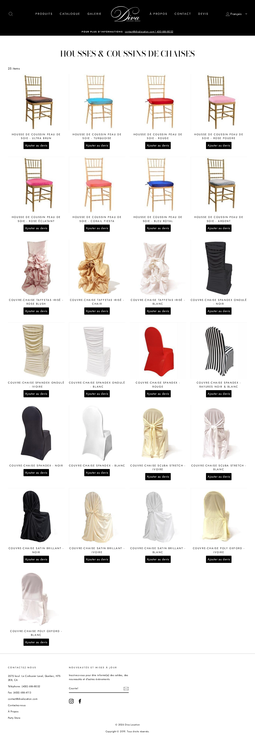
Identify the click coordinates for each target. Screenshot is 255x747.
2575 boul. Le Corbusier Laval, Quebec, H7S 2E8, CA (34, 678)
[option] (127, 32)
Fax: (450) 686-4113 (19, 692)
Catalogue (70, 14)
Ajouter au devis (36, 145)
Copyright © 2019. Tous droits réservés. (128, 731)
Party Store (14, 718)
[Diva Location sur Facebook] (79, 701)
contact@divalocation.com (22, 699)
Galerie (94, 14)
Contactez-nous (17, 705)
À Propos (158, 14)
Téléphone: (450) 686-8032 (24, 686)
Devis (203, 14)
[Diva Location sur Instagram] (71, 701)
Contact (183, 14)
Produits (44, 14)
